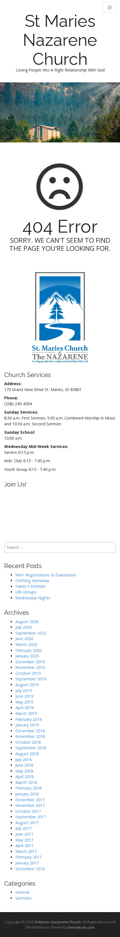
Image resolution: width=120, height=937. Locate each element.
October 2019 (28, 673)
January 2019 (27, 725)
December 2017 (30, 799)
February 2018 (28, 788)
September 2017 (30, 816)
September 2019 (30, 678)
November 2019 (30, 667)
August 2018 (27, 753)
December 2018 (30, 730)
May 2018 (24, 771)
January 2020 (27, 656)
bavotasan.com (81, 927)
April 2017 (24, 845)
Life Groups (26, 592)
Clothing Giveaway (32, 580)
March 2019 (26, 713)
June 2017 (24, 834)
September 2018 (30, 747)
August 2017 (27, 822)
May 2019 (24, 702)
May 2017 (24, 840)
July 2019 (23, 690)
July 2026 (23, 627)
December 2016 (30, 868)
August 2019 (27, 684)
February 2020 (28, 650)
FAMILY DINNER (30, 586)
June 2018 (24, 765)
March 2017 (26, 851)
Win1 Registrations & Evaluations (45, 575)
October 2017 (28, 811)
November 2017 (30, 805)
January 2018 (27, 794)
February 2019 (28, 719)
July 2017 (23, 828)
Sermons (23, 898)
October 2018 (28, 742)
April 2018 (24, 776)
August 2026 (27, 621)
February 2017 (28, 857)
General (22, 892)
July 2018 (23, 759)
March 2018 (26, 782)
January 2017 (27, 863)
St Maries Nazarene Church (60, 40)
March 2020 (26, 644)
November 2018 (30, 736)
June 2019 (24, 696)
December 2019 (30, 661)
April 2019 (24, 707)
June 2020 (24, 638)
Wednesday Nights (32, 597)
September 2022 (30, 633)
